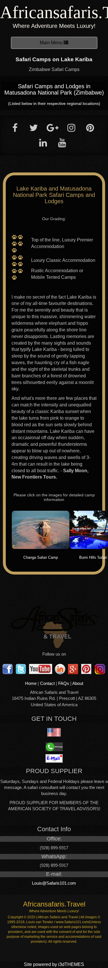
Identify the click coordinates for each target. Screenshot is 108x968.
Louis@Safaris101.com (54, 883)
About (77, 683)
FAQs (63, 683)
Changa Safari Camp (40, 557)
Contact (47, 683)
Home (31, 683)
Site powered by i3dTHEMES (54, 964)
